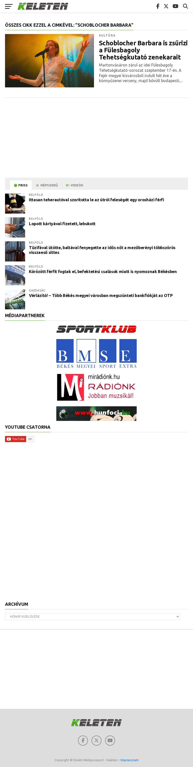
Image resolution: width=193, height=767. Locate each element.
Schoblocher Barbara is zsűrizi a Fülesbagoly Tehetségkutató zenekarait (143, 50)
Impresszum (129, 760)
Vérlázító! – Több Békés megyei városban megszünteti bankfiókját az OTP (101, 295)
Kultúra (107, 35)
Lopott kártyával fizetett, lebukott (62, 223)
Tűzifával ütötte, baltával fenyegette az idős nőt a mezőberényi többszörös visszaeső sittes (102, 250)
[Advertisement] (96, 138)
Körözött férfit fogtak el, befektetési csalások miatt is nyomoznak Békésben (103, 271)
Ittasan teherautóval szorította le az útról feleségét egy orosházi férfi (96, 199)
